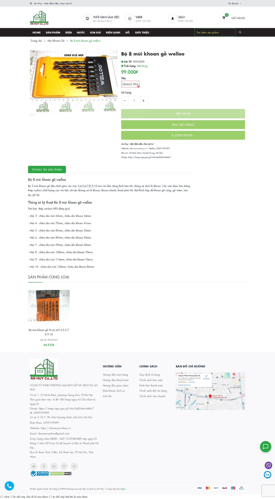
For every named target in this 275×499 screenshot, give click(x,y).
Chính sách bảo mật (150, 380)
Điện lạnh (113, 32)
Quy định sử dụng (149, 374)
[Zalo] (267, 474)
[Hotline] (11, 488)
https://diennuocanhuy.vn (56, 428)
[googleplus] (54, 466)
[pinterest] (74, 466)
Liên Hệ (107, 396)
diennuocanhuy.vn (138, 148)
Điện (68, 32)
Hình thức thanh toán (151, 385)
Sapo (123, 488)
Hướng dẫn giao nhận (115, 385)
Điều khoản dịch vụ (114, 390)
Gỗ (127, 32)
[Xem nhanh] (53, 343)
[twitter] (33, 466)
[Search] (240, 32)
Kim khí (95, 32)
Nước (81, 32)
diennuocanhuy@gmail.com (54, 433)
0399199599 (184, 135)
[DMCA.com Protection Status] (60, 473)
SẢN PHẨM (53, 32)
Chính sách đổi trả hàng (153, 390)
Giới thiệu (142, 32)
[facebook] (44, 466)
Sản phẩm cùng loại (48, 276)
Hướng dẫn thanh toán (116, 380)
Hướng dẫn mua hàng (115, 374)
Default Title (130, 84)
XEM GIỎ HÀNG (183, 124)
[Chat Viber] (268, 465)
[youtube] (64, 466)
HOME (37, 32)
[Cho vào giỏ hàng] (44, 343)
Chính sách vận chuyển (152, 396)
